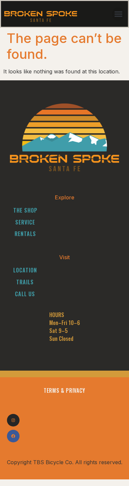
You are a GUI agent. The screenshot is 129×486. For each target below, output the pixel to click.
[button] (118, 14)
